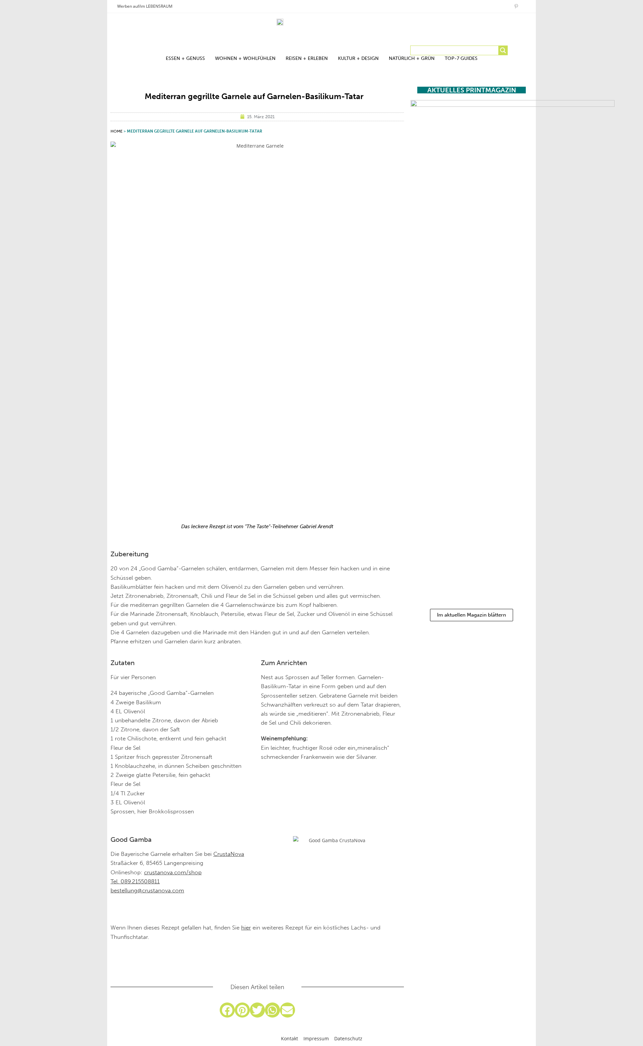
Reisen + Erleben (307, 58)
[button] (227, 1010)
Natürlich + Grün (412, 58)
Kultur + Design (358, 58)
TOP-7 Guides (461, 58)
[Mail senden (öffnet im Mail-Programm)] (523, 6)
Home (117, 131)
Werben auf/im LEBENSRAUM (144, 6)
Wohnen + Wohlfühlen (245, 58)
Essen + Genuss (185, 58)
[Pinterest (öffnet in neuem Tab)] (516, 6)
